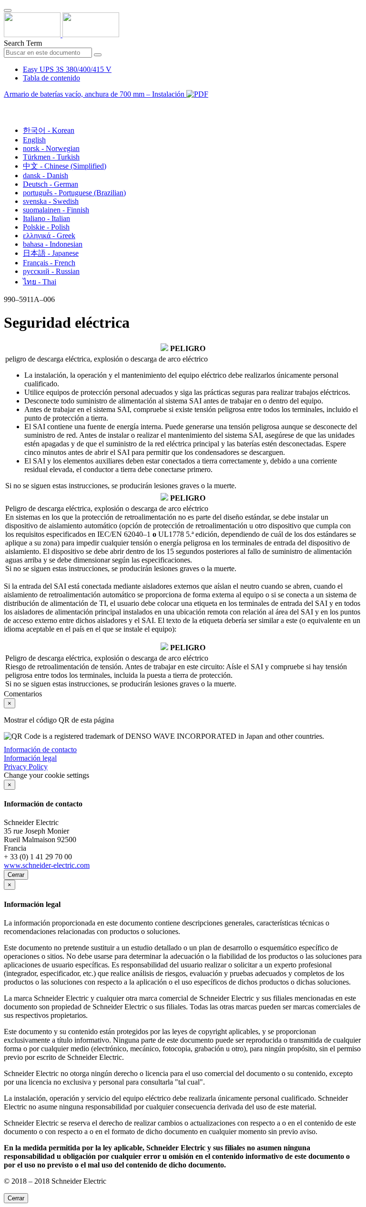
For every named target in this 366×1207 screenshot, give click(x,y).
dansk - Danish (45, 175)
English (34, 140)
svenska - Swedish (51, 201)
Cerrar (16, 874)
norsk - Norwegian (51, 148)
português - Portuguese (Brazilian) (74, 193)
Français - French (49, 263)
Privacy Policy (26, 767)
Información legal (30, 758)
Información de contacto (40, 749)
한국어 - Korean (48, 130)
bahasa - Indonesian (52, 244)
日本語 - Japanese (51, 253)
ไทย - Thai (39, 282)
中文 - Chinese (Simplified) (64, 166)
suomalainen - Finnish (56, 210)
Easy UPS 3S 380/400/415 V (67, 69)
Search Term (23, 43)
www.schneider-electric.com (47, 865)
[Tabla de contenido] (7, 105)
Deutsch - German (50, 184)
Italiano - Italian (46, 218)
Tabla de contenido (51, 78)
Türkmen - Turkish (51, 157)
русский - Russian (51, 271)
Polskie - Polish (46, 227)
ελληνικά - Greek (49, 235)
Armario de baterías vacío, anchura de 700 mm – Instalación (95, 94)
